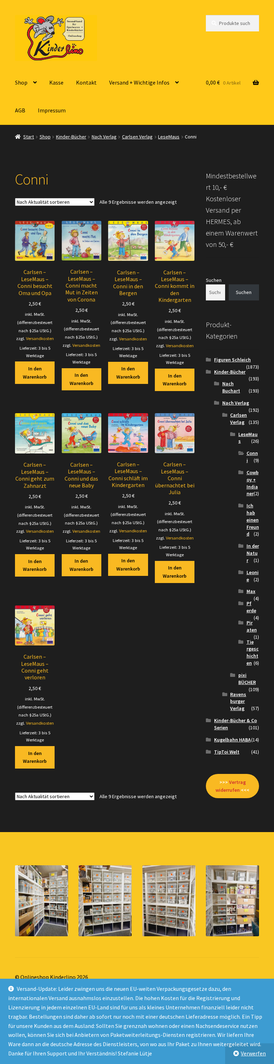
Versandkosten (40, 338)
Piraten (252, 626)
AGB (20, 110)
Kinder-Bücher (71, 136)
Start (28, 136)
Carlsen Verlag (137, 136)
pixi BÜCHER (247, 678)
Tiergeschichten (253, 652)
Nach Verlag (104, 136)
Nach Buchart (231, 387)
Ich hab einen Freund (253, 519)
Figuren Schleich (232, 359)
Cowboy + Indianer (253, 483)
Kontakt (86, 82)
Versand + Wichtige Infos (139, 82)
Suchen (214, 280)
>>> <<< (232, 786)
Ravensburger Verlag (238, 701)
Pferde (251, 607)
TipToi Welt (226, 752)
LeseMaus (168, 136)
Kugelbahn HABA (232, 739)
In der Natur (253, 553)
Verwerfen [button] (253, 1053)
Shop (21, 82)
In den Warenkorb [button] (35, 372)
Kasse (56, 82)
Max (251, 591)
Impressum (52, 110)
